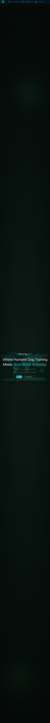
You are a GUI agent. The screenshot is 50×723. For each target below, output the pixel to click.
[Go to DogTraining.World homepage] (3, 1)
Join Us (19, 376)
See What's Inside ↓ (28, 376)
